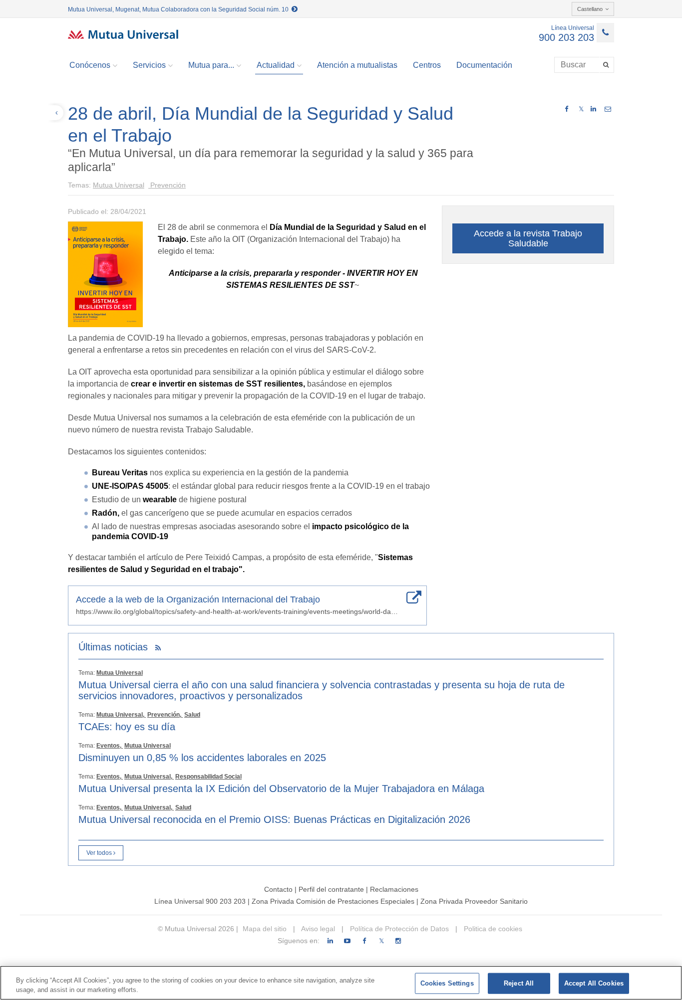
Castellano (590, 9)
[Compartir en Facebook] (566, 109)
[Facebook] (364, 941)
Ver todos (99, 852)
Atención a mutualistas (357, 65)
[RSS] (158, 648)
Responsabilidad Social (208, 776)
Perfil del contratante (331, 889)
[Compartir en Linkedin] (593, 109)
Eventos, (109, 745)
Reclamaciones (394, 889)
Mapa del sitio (265, 929)
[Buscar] (607, 65)
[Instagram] (398, 941)
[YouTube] (347, 941)
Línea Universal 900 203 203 (200, 901)
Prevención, (165, 714)
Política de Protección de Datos (398, 929)
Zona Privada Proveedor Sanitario (474, 901)
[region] (341, 983)
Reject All (519, 983)
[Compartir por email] (608, 109)
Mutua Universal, (121, 714)
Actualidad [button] (276, 65)
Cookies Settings (447, 983)
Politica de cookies (492, 929)
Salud (192, 714)
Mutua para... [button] (211, 65)
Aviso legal (317, 929)
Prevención (167, 185)
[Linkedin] (330, 941)
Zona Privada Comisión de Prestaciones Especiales (333, 901)
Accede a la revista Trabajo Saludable (528, 238)
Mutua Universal (118, 185)
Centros (427, 65)
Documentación (484, 65)
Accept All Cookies (594, 983)
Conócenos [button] (89, 65)
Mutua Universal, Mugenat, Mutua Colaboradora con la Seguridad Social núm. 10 (180, 9)
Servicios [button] (149, 65)
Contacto (278, 889)
